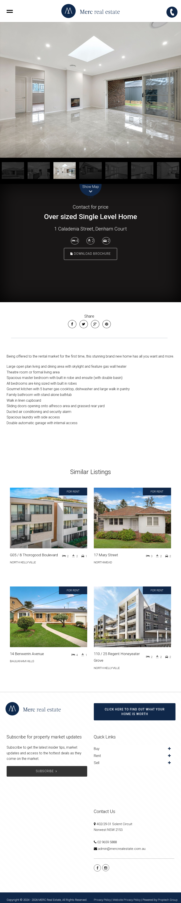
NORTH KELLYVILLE (23, 562)
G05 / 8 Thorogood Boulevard (34, 555)
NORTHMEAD (103, 562)
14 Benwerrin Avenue (27, 654)
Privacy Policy (102, 899)
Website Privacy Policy (127, 899)
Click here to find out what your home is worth (135, 712)
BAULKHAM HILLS (22, 661)
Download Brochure (92, 254)
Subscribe (45, 771)
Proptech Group (168, 899)
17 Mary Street (106, 555)
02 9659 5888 (107, 842)
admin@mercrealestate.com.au (121, 849)
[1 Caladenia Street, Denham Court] (90, 90)
